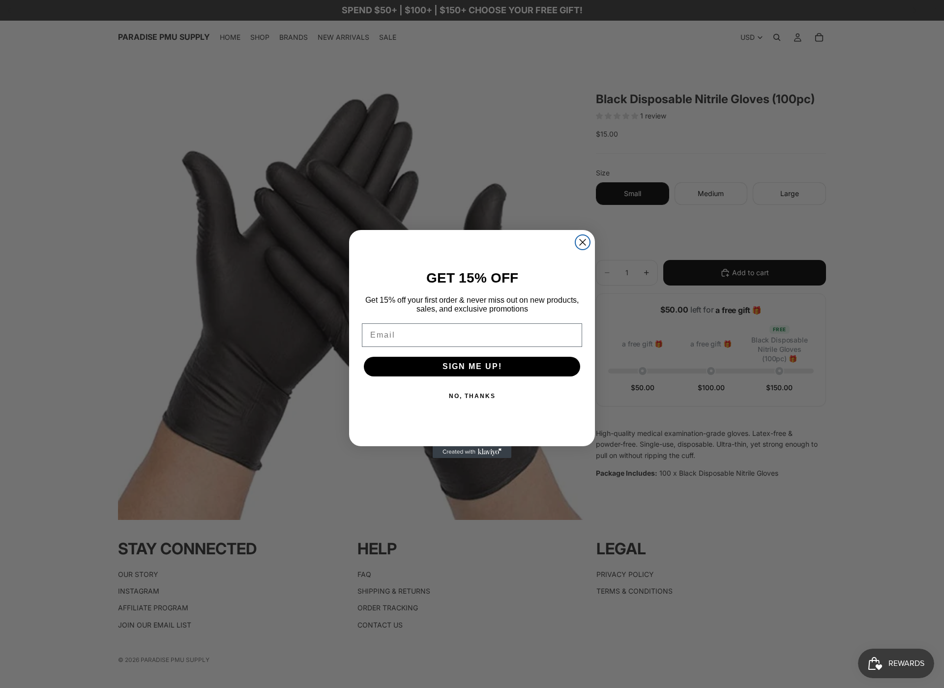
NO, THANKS (472, 396)
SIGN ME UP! (472, 366)
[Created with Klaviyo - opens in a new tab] (472, 452)
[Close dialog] (582, 242)
